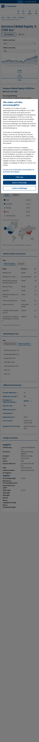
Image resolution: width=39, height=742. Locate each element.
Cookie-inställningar (19, 188)
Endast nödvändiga (19, 182)
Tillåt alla (19, 177)
